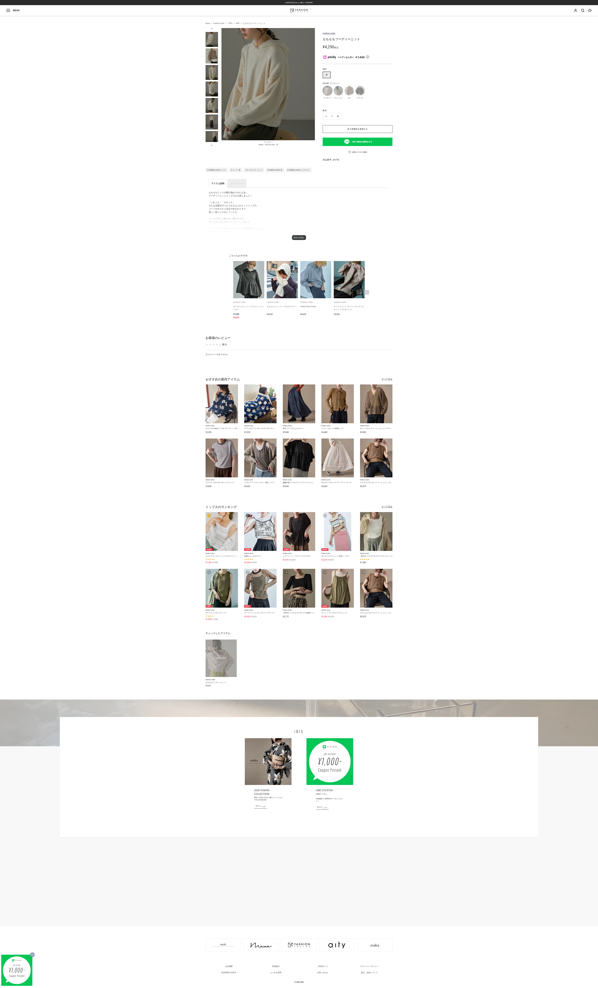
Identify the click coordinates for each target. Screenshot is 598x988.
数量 (325, 110)
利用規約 (276, 966)
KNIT (238, 23)
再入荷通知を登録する (357, 129)
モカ (349, 90)
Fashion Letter (219, 23)
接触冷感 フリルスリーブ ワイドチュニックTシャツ (302, 483)
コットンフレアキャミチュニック (334, 613)
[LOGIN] (575, 10)
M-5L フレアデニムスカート (293, 428)
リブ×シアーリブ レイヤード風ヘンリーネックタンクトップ (267, 483)
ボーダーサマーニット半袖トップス (335, 556)
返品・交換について (369, 972)
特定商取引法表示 (228, 972)
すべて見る (387, 379)
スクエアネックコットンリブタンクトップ (222, 556)
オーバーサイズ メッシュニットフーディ (375, 428)
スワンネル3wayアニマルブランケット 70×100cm (224, 428)
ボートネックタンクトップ (216, 613)
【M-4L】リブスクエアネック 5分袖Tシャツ (299, 613)
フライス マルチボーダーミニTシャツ (220, 483)
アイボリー (327, 90)
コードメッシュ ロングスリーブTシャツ (259, 613)
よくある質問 (275, 972)
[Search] (582, 10)
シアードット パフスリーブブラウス (297, 556)
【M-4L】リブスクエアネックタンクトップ (376, 556)
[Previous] (212, 28)
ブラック (360, 90)
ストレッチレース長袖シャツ (332, 428)
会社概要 (229, 966)
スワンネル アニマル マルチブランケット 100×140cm (264, 428)
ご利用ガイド (322, 966)
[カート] (589, 10)
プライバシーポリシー (369, 966)
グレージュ (338, 90)
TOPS (230, 23)
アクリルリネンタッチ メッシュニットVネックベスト (380, 483)
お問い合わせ (322, 972)
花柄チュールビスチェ (252, 556)
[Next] (212, 145)
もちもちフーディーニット (254, 23)
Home (208, 23)
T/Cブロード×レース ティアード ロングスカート (339, 483)
